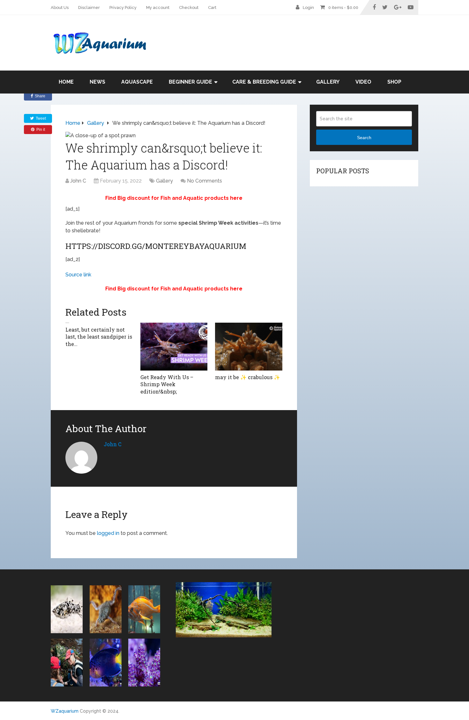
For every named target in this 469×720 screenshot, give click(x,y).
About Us (60, 7)
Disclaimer (89, 7)
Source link (78, 275)
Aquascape (137, 82)
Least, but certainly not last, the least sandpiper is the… (98, 336)
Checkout (188, 7)
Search (364, 137)
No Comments (204, 181)
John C (78, 181)
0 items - (343, 7)
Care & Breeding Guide (264, 82)
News (97, 82)
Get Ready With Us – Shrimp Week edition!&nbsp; (166, 384)
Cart (212, 7)
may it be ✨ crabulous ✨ (247, 377)
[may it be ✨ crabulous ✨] (248, 347)
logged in (108, 533)
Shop (394, 82)
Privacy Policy (123, 7)
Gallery (327, 82)
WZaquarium (64, 711)
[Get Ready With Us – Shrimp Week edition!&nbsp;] (174, 347)
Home (66, 82)
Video (363, 82)
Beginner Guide (190, 82)
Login (308, 7)
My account (157, 7)
